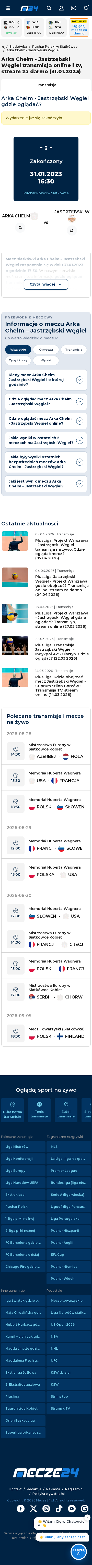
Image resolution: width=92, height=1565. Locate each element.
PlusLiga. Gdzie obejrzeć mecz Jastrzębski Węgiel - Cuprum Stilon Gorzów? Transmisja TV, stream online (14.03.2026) (60, 686)
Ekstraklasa (15, 1195)
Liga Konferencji (19, 1159)
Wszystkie (18, 349)
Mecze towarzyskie (67, 1300)
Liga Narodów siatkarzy (70, 1312)
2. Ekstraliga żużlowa (22, 1384)
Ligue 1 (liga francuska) (70, 1207)
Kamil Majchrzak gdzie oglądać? (25, 1336)
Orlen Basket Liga (20, 1420)
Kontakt (15, 1489)
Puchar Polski (17, 1207)
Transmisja (46, 85)
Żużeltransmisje (66, 1114)
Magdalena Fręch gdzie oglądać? (25, 1360)
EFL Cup (57, 1254)
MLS (54, 1147)
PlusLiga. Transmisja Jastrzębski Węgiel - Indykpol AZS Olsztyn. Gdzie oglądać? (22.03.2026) (62, 652)
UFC (54, 1360)
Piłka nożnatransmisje (12, 1114)
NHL (54, 1348)
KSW (55, 1384)
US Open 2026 (63, 1324)
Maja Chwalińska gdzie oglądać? (25, 1312)
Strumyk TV (60, 1408)
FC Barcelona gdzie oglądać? (25, 1242)
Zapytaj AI (78, 1551)
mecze (29, 8)
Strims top (59, 1396)
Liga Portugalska (65, 1219)
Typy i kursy (18, 360)
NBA (54, 1336)
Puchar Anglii (62, 1242)
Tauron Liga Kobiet (21, 1408)
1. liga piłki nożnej (19, 1219)
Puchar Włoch (62, 1278)
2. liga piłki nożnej (20, 1231)
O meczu (46, 349)
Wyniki (46, 360)
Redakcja (34, 1489)
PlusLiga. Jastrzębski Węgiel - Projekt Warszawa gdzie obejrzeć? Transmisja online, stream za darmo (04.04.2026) (62, 585)
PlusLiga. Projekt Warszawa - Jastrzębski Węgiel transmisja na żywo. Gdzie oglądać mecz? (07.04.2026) (61, 549)
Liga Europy (15, 1171)
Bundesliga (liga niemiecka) (71, 1183)
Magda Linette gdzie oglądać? (25, 1348)
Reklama (53, 1489)
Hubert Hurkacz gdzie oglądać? (25, 1324)
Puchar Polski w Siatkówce (46, 193)
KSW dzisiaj (61, 1372)
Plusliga (12, 1396)
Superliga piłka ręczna (23, 1432)
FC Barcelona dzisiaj (22, 1254)
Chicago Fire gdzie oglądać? (25, 1266)
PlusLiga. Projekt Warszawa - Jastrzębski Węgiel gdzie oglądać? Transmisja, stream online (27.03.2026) (61, 620)
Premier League (64, 1171)
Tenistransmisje (39, 1114)
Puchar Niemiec (64, 1266)
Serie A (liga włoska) (67, 1195)
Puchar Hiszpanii (65, 1231)
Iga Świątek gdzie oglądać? (25, 1300)
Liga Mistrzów (16, 1147)
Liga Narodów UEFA (21, 1183)
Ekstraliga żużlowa (20, 1372)
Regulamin (74, 1489)
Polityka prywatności (48, 1494)
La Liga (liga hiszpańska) (71, 1159)
